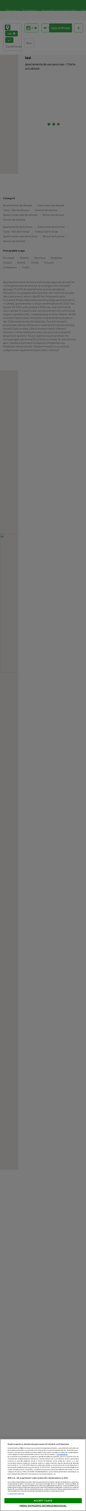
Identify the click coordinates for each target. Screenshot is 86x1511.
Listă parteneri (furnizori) (16, 1494)
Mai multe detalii (62, 1454)
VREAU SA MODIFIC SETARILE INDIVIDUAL (43, 1505)
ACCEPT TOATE (43, 1500)
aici (31, 1467)
